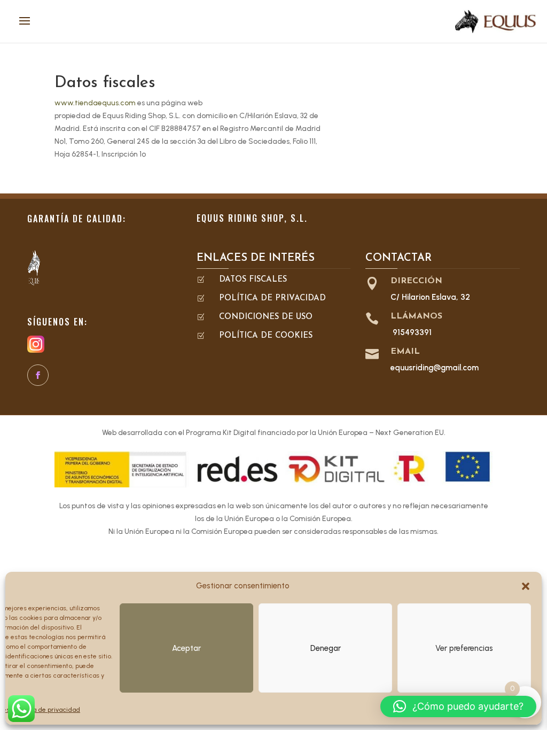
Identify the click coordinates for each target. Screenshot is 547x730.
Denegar (325, 648)
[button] (525, 586)
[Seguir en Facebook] (38, 375)
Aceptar (186, 648)
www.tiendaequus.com (95, 102)
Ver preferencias (464, 648)
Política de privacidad (47, 709)
